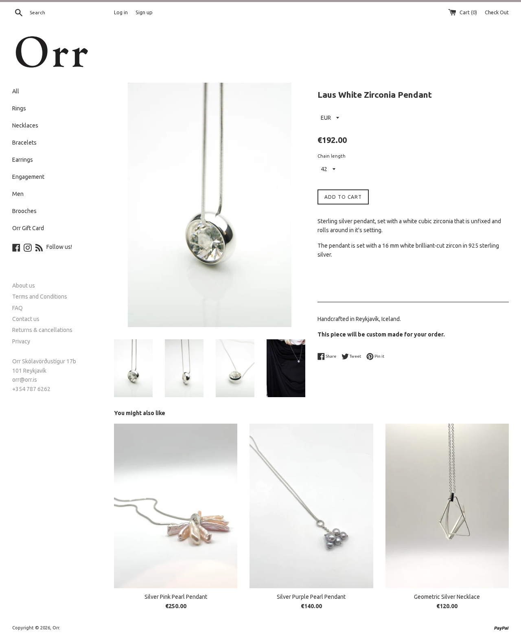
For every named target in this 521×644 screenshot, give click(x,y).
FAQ (17, 308)
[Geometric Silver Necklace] (447, 506)
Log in (121, 12)
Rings (19, 108)
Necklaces (25, 125)
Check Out (497, 12)
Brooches (24, 211)
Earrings (22, 159)
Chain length (331, 156)
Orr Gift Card (28, 228)
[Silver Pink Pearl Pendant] (175, 506)
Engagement (28, 177)
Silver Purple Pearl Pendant (311, 596)
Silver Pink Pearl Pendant (175, 596)
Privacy (21, 341)
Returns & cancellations (42, 330)
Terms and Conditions (39, 296)
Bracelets (24, 142)
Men (18, 194)
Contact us (25, 319)
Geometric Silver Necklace (447, 596)
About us (23, 285)
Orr (56, 627)
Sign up (144, 12)
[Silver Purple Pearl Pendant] (311, 506)
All (15, 91)
